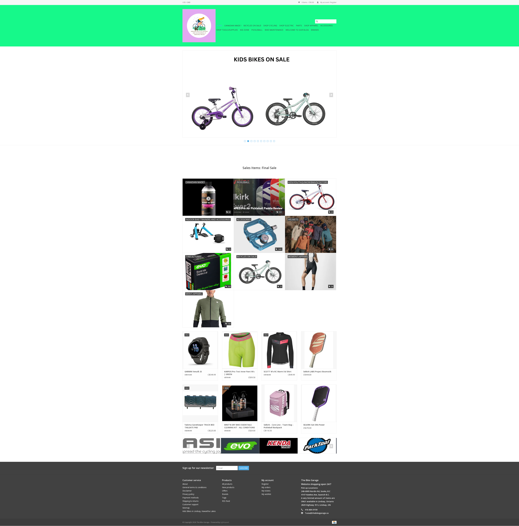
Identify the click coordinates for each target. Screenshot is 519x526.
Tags (224, 497)
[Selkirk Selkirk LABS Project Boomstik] (319, 350)
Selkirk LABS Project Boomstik (317, 371)
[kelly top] (259, 94)
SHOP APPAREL (311, 25)
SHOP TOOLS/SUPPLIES (227, 30)
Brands (315, 30)
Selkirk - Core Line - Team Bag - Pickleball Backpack (278, 426)
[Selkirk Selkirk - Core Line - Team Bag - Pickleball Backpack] (279, 403)
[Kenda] (240, 446)
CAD (188, 2)
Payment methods (190, 497)
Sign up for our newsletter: (198, 468)
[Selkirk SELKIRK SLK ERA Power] (319, 403)
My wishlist (266, 494)
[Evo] (202, 446)
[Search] (317, 21)
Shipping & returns (190, 501)
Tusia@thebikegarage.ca (317, 513)
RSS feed (226, 501)
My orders (266, 487)
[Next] (331, 95)
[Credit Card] (334, 522)
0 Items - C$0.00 (307, 2)
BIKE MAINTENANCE (274, 30)
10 (274, 141)
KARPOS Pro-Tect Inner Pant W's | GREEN (239, 373)
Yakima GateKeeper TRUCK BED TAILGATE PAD (199, 426)
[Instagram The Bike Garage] (334, 468)
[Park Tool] (278, 446)
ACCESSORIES (326, 25)
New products (228, 487)
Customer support (190, 504)
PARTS (299, 25)
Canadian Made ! (232, 25)
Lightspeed (224, 522)
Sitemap (186, 507)
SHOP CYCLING (270, 25)
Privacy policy (188, 494)
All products (227, 484)
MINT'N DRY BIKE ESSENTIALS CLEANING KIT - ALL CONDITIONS (239, 426)
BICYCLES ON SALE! (252, 25)
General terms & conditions (194, 487)
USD (184, 2)
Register (265, 484)
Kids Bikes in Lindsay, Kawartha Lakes (199, 511)
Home (219, 25)
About (185, 484)
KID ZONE (244, 30)
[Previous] (188, 95)
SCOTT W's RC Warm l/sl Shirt (277, 371)
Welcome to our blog (297, 30)
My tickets (266, 490)
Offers (224, 490)
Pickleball (256, 30)
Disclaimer (187, 490)
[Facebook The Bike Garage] (329, 468)
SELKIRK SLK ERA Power (314, 424)
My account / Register (328, 2)
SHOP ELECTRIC (286, 25)
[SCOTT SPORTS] (317, 446)
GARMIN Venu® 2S (193, 371)
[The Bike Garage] (199, 25)
